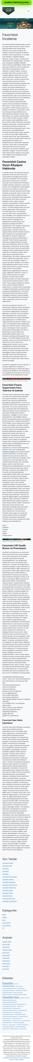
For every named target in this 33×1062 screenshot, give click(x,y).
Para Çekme (6, 923)
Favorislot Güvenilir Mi (9, 901)
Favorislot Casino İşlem (7, 994)
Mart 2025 (5, 952)
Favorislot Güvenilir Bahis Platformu (9, 1002)
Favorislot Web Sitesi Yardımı (8, 1026)
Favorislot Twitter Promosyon (22, 1024)
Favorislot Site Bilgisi (6, 1020)
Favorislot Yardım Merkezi (20, 1026)
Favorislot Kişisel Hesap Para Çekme (9, 1010)
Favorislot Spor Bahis (25, 1020)
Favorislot (5, 868)
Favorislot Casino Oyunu (18, 992)
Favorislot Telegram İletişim (18, 1022)
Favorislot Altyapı (7, 879)
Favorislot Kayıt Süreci (7, 1008)
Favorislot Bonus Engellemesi (8, 990)
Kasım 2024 (6, 963)
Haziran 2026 (6, 942)
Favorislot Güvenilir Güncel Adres (9, 1004)
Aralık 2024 (6, 961)
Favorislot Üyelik (7, 893)
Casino (4, 917)
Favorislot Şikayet (22, 1028)
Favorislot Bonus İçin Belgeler (21, 990)
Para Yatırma (6, 925)
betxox (22, 1059)
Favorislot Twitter (12, 1024)
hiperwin (11, 1059)
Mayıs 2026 (6, 944)
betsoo (21, 1057)
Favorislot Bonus (7, 890)
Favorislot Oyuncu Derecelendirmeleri (10, 1016)
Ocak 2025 (5, 958)
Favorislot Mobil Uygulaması (8, 1014)
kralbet (24, 1056)
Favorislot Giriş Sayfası (9, 877)
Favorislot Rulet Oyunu (7, 1018)
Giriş (3, 920)
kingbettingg (6, 1057)
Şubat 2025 (6, 955)
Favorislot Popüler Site (23, 1016)
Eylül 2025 (5, 947)
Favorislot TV (5, 1024)
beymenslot (14, 1057)
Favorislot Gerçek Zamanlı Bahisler (20, 994)
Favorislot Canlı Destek (9, 885)
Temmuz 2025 (7, 950)
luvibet (17, 1059)
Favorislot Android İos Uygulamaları (9, 988)
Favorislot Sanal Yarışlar (17, 1018)
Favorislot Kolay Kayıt (22, 1010)
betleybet (26, 1057)
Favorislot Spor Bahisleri (7, 1022)
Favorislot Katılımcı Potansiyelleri (9, 1006)
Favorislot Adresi (7, 863)
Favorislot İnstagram (8, 882)
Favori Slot (16, 983)
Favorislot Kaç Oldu (8, 898)
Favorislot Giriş (7, 866)
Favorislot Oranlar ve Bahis (20, 1014)
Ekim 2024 (5, 966)
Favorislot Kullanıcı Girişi (7, 1012)
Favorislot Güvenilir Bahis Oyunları (9, 1000)
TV (3, 928)
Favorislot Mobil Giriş (9, 887)
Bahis (4, 914)
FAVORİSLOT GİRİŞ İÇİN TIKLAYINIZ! (16, 2)
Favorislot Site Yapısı (16, 1020)
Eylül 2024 (5, 969)
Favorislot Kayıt (7, 896)
